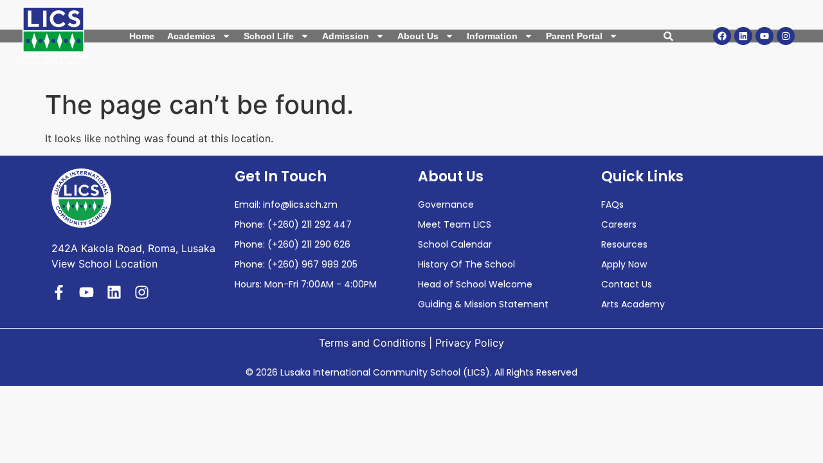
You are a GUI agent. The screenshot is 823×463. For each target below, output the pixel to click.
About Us (418, 36)
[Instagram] (786, 36)
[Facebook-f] (58, 292)
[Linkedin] (743, 36)
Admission (345, 36)
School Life (269, 36)
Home (141, 36)
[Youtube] (764, 36)
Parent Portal (574, 36)
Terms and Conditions (372, 342)
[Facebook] (722, 36)
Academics (191, 36)
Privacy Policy (469, 342)
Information (492, 36)
